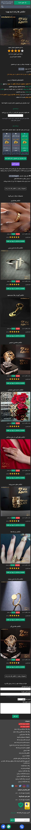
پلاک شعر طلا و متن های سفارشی (21, 758)
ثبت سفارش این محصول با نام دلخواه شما (15, 158)
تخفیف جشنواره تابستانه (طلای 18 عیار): (18, 84)
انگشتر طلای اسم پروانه (15, 484)
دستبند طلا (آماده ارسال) (23, 773)
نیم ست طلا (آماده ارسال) (23, 776)
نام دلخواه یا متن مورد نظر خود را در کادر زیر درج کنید (15, 112)
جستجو (12, 820)
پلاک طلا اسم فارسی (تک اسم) (22, 729)
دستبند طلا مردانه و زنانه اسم (22, 742)
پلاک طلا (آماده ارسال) (24, 771)
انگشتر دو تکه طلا (15, 532)
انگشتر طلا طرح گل (15, 626)
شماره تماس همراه (26, 692)
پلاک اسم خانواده (25, 765)
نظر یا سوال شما (27, 702)
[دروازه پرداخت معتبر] (27, 805)
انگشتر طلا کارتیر (15, 201)
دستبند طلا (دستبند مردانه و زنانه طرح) (20, 745)
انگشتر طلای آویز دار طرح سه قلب (15, 437)
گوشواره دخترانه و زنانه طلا (23, 748)
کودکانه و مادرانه (25, 768)
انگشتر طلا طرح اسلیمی (15, 342)
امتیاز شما (28, 699)
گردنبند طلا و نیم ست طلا (23, 740)
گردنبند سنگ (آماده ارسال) (23, 779)
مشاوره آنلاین (15, 164)
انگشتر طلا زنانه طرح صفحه (15, 579)
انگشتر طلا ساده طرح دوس (15, 248)
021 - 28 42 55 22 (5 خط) (22, 793)
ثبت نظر (15, 716)
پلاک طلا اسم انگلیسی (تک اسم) (21, 732)
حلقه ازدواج (27, 750)
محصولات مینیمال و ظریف (23, 737)
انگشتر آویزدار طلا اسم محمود (15, 295)
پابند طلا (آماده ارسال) (24, 781)
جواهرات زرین (26, 755)
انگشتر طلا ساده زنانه (24, 753)
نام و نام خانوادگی (26, 686)
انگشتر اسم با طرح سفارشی (15, 390)
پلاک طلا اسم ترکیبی (25, 734)
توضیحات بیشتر (24, 153)
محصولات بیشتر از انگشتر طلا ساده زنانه (15, 188)
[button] (25, 144)
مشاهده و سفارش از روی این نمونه (15, 241)
